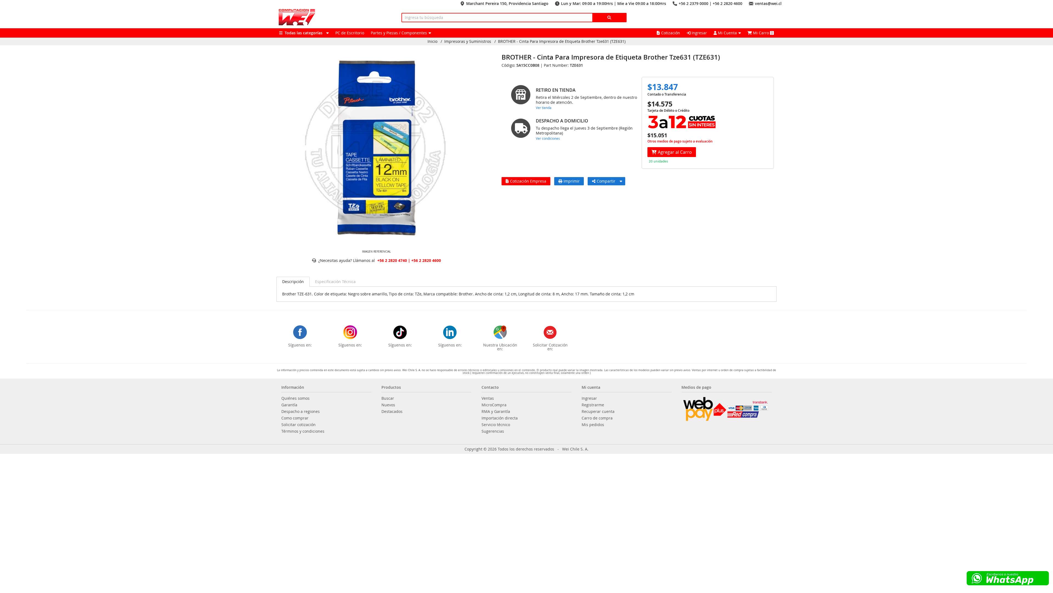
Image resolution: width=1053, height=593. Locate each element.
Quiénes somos (295, 398)
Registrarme (593, 405)
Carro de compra (597, 418)
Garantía (289, 405)
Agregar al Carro (675, 152)
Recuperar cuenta (598, 411)
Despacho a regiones (300, 411)
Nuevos (388, 405)
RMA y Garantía (496, 411)
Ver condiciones (548, 138)
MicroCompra (494, 405)
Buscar (387, 398)
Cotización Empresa (528, 181)
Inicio (432, 41)
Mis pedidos (593, 425)
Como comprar (294, 418)
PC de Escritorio (349, 32)
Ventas (488, 398)
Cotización (670, 32)
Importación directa (500, 418)
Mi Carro (762, 32)
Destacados (392, 411)
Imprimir (572, 181)
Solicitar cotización (298, 425)
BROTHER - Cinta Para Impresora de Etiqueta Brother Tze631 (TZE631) (561, 41)
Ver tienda (543, 107)
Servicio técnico (496, 425)
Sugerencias (493, 431)
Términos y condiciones (302, 431)
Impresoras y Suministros (467, 41)
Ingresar (698, 32)
